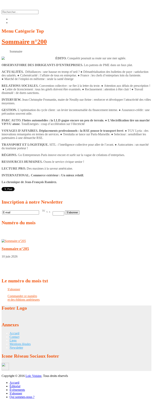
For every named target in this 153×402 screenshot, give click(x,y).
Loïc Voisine (33, 376)
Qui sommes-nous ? (22, 397)
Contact (14, 337)
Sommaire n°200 (24, 41)
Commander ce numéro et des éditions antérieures (24, 297)
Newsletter (16, 347)
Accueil (14, 333)
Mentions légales (20, 344)
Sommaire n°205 (15, 249)
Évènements (17, 389)
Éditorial (15, 386)
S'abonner (14, 289)
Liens (13, 340)
